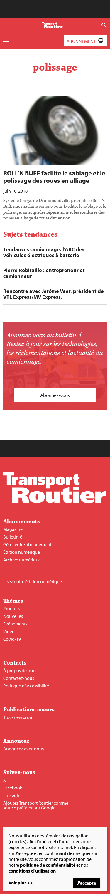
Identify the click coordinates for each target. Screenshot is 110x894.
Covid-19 (12, 639)
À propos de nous (20, 670)
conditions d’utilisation (32, 871)
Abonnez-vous (55, 395)
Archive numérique (22, 560)
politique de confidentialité (47, 865)
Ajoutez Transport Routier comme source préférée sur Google (35, 805)
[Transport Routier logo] (54, 501)
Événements (15, 624)
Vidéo (9, 631)
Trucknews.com (18, 717)
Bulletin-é (12, 537)
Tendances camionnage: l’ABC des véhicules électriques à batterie (43, 252)
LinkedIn (12, 795)
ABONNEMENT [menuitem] (81, 41)
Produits (11, 608)
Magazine (13, 529)
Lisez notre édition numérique (32, 581)
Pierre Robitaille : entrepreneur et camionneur (44, 273)
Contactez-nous (18, 678)
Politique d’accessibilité (26, 686)
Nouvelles (13, 616)
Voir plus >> (21, 882)
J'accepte (86, 883)
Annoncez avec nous (23, 749)
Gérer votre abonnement (27, 544)
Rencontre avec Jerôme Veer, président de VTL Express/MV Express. (53, 294)
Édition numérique (21, 552)
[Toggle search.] (104, 25)
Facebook (12, 788)
